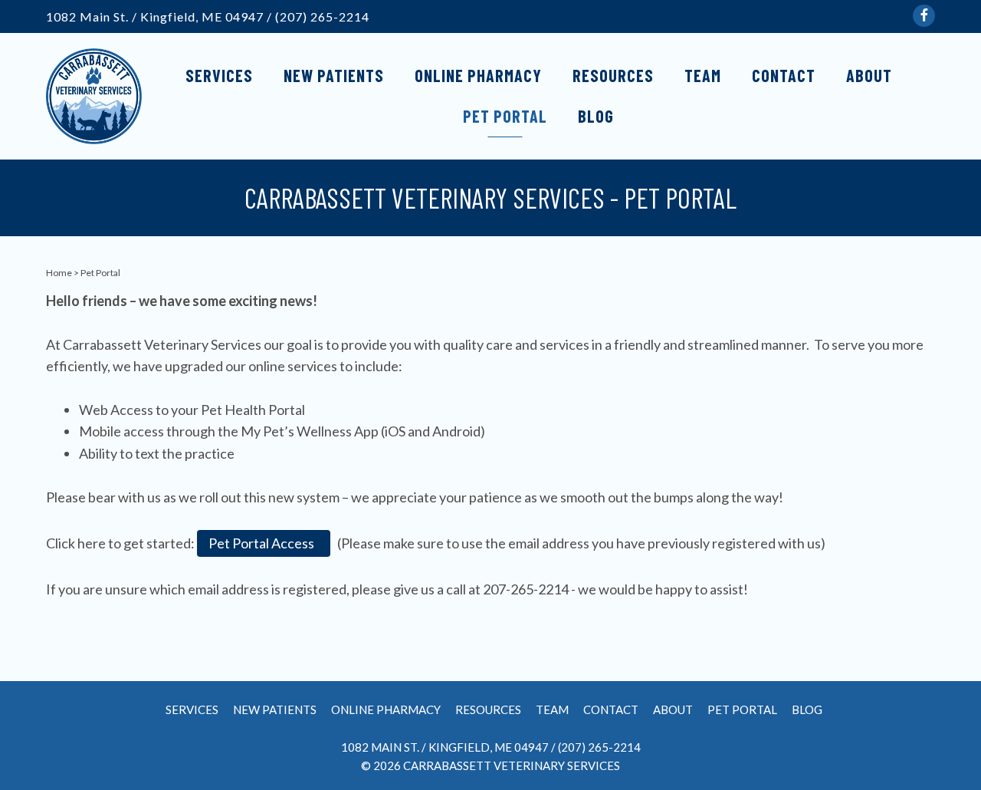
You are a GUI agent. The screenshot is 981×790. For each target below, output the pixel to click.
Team (552, 710)
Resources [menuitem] (613, 75)
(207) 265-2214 (322, 16)
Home (59, 272)
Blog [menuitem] (596, 116)
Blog (807, 710)
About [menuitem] (869, 75)
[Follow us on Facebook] (924, 16)
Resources (488, 710)
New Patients (275, 710)
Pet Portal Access (263, 543)
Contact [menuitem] (783, 75)
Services (192, 710)
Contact (610, 710)
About (673, 710)
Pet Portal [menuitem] (505, 116)
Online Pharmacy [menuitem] (478, 75)
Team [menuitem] (702, 75)
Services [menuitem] (219, 75)
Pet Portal (742, 710)
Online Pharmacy (386, 710)
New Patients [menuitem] (334, 75)
